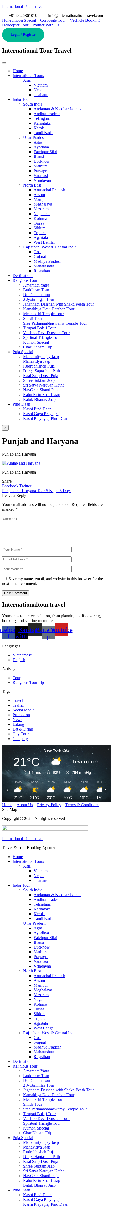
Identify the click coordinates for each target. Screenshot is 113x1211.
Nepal (39, 90)
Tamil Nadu (43, 132)
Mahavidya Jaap (36, 361)
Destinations (23, 275)
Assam (39, 194)
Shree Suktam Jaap (39, 380)
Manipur (41, 199)
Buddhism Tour (36, 290)
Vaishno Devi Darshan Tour (46, 332)
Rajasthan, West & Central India (49, 247)
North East (32, 185)
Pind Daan (21, 404)
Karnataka (42, 123)
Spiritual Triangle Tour (42, 337)
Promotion (21, 715)
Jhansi (39, 156)
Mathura (41, 166)
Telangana (42, 118)
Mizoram (41, 209)
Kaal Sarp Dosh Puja (40, 375)
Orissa (39, 223)
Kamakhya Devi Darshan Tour (48, 309)
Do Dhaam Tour (36, 294)
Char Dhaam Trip (37, 347)
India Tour (21, 99)
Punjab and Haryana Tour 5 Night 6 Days (36, 490)
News (17, 719)
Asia (27, 80)
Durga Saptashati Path (41, 371)
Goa (37, 252)
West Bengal (44, 242)
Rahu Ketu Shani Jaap (41, 394)
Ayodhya (41, 147)
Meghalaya (43, 204)
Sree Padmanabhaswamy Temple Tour (55, 323)
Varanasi (41, 175)
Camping (20, 738)
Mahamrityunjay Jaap (41, 356)
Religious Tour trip (28, 682)
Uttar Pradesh (34, 137)
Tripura (40, 232)
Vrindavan (42, 180)
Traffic (18, 705)
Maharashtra (44, 266)
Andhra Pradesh (47, 113)
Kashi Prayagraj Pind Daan (45, 418)
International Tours (28, 75)
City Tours (21, 734)
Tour (16, 677)
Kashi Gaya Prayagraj (41, 413)
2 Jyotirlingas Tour (38, 299)
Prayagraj (41, 171)
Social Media (23, 710)
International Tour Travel (22, 6)
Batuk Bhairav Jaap (39, 399)
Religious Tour (25, 280)
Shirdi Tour (32, 318)
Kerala (39, 128)
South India (32, 104)
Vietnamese (22, 655)
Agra (38, 142)
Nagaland (42, 213)
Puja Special (23, 352)
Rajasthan (42, 271)
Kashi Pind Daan (37, 409)
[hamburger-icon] (4, 63)
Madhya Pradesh (47, 261)
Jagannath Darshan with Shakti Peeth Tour (58, 304)
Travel (18, 700)
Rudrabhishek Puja (39, 366)
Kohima (40, 218)
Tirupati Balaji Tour (39, 328)
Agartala (41, 237)
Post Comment (15, 593)
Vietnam (41, 85)
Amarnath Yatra (36, 285)
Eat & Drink (23, 729)
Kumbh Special (36, 342)
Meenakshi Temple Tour (43, 313)
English (19, 659)
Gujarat (40, 256)
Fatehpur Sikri (45, 151)
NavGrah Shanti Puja (41, 390)
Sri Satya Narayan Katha (43, 385)
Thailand (41, 94)
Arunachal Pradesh (49, 190)
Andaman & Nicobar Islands (57, 109)
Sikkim (39, 228)
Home (18, 71)
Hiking (18, 724)
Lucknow (42, 161)
